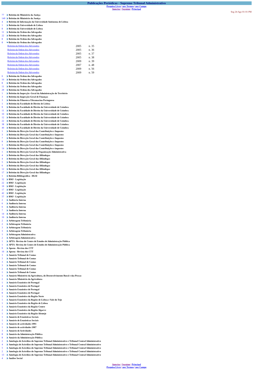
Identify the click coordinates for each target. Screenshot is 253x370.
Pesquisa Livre (114, 6)
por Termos (128, 6)
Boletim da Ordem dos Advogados (23, 46)
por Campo (140, 6)
